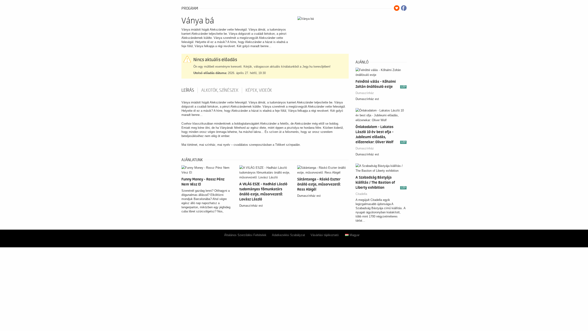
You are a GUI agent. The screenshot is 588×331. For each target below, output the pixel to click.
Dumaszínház (365, 93)
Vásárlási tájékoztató (325, 235)
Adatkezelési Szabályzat (288, 235)
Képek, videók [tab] (259, 90)
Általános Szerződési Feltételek (245, 235)
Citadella (361, 194)
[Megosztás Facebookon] (404, 8)
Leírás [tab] (187, 90)
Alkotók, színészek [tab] (219, 90)
